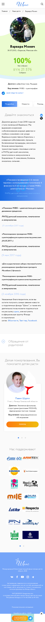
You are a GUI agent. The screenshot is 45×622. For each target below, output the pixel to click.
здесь (16, 311)
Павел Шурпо (22, 398)
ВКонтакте (13, 320)
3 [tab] (25, 437)
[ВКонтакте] (41, 115)
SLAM (29, 613)
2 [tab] (21, 437)
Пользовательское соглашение (22, 607)
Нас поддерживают (22, 449)
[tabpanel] (22, 402)
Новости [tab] (25, 104)
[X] (41, 118)
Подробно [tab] (9, 104)
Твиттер (23, 320)
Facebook (32, 320)
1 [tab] (18, 437)
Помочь (22, 424)
